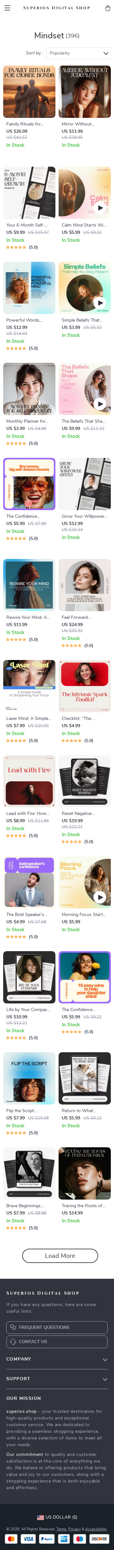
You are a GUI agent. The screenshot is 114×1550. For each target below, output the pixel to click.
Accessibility (96, 1529)
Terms (61, 1529)
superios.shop (21, 1411)
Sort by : (34, 53)
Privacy (74, 1529)
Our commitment (24, 1454)
